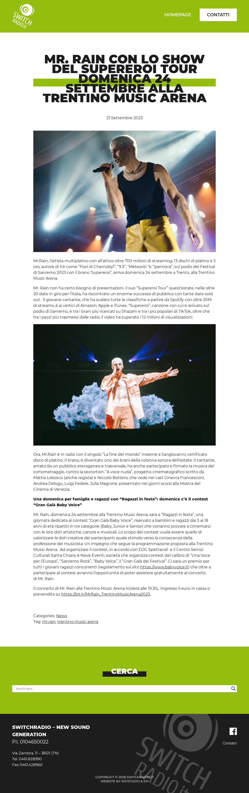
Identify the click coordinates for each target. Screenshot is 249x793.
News (61, 616)
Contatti (218, 14)
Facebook (233, 731)
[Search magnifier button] (233, 688)
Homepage (177, 14)
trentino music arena (77, 621)
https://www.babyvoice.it (164, 567)
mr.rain (49, 621)
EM (146, 781)
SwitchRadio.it (23, 16)
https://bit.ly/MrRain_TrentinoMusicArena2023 (105, 594)
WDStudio (130, 781)
